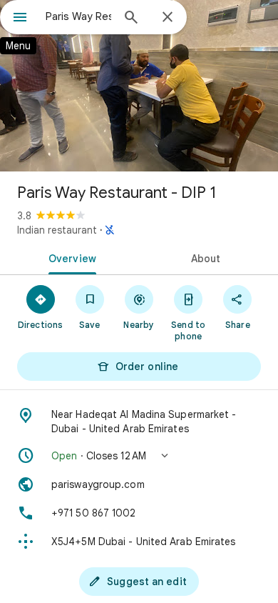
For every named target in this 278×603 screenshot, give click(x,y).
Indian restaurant (57, 230)
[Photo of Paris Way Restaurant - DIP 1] (139, 85)
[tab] (69, 257)
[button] (139, 456)
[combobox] (78, 16)
